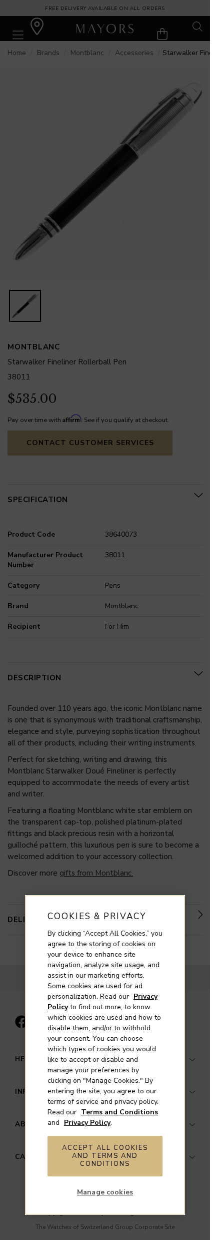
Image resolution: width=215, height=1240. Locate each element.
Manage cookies (105, 1192)
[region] (105, 1055)
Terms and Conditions (119, 1112)
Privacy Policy (87, 1122)
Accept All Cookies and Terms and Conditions (105, 1155)
